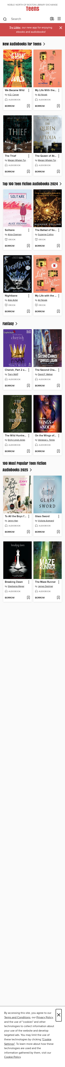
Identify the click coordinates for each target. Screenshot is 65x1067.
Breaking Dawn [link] (14, 582)
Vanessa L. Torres (46, 440)
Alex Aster (13, 300)
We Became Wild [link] (14, 90)
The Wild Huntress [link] (16, 435)
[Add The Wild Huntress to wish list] (28, 451)
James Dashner (45, 586)
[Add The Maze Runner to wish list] (58, 598)
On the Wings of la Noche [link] (46, 435)
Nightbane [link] (11, 295)
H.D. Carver (13, 94)
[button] (28, 90)
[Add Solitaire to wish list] (28, 246)
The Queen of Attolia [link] (46, 156)
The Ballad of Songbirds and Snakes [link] (46, 230)
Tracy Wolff (13, 374)
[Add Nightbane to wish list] (28, 311)
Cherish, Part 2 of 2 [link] (16, 370)
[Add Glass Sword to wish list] (58, 532)
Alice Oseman (14, 234)
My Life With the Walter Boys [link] (46, 90)
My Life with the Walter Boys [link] (46, 295)
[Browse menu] (59, 19)
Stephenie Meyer (16, 586)
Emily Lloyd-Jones (16, 440)
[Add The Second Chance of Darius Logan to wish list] (58, 386)
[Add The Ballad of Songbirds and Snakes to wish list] (58, 246)
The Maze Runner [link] (45, 582)
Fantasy (9, 323)
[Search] (5, 19)
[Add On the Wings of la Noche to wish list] (58, 451)
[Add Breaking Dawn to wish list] (28, 598)
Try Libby (14, 27)
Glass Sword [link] (42, 516)
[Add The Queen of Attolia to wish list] (58, 172)
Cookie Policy (12, 1057)
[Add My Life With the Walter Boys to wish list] (58, 106)
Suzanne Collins (46, 234)
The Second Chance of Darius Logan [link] (46, 370)
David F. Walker (45, 374)
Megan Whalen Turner (18, 160)
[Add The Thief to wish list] (28, 172)
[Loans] (52, 19)
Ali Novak (42, 94)
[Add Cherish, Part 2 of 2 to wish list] (28, 386)
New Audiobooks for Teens (22, 44)
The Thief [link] (10, 156)
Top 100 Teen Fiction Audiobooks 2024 (31, 184)
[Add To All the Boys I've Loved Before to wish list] (28, 532)
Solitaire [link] (10, 230)
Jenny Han (13, 520)
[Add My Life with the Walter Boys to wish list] (58, 311)
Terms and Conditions (17, 1017)
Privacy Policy (44, 1017)
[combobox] (25, 19)
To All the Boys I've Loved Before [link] (16, 516)
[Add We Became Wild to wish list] (28, 106)
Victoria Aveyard (46, 520)
